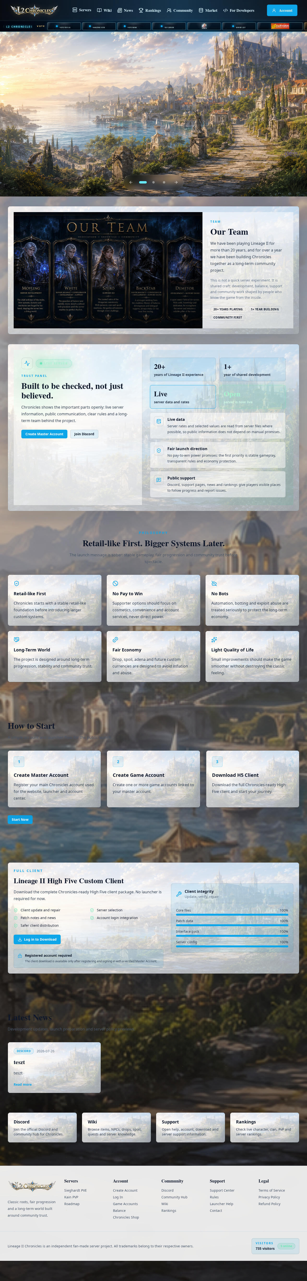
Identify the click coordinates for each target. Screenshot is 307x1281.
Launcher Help (221, 1223)
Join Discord (84, 453)
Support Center (222, 1210)
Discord (167, 1210)
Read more (23, 1104)
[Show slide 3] (164, 202)
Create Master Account (44, 453)
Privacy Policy (269, 1216)
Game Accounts (125, 1223)
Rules (214, 1216)
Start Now (20, 839)
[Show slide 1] (143, 202)
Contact (216, 1230)
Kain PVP (71, 1216)
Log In (118, 1216)
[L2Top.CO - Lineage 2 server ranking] (204, 26)
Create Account (125, 1210)
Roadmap (72, 1223)
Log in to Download (40, 959)
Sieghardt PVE (75, 1210)
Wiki (108, 10)
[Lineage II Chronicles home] (34, 10)
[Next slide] (176, 202)
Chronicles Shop (126, 1237)
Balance (119, 1230)
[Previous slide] (131, 202)
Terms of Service (272, 1210)
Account (285, 10)
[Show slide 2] (153, 202)
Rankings (168, 1230)
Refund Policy (269, 1223)
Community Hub (174, 1216)
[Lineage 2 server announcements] (280, 26)
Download (82, 165)
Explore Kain (33, 165)
